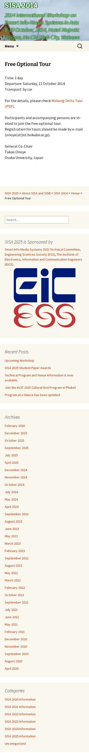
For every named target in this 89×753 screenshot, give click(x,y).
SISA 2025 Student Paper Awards (28, 368)
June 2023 (12, 529)
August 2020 (13, 661)
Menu (9, 46)
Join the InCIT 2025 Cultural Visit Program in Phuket (40, 387)
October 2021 (14, 595)
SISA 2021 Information (20, 707)
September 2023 (16, 514)
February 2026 (15, 426)
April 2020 (12, 668)
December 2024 (16, 470)
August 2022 (13, 565)
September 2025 (16, 448)
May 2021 (11, 624)
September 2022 (16, 558)
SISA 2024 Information (20, 729)
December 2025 (16, 433)
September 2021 (16, 602)
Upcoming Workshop (19, 360)
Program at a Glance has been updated (32, 395)
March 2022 (13, 580)
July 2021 (11, 610)
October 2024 (14, 484)
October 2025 (14, 440)
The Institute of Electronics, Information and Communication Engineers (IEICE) (43, 259)
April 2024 (12, 507)
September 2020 (16, 654)
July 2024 (11, 492)
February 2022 (15, 587)
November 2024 (16, 477)
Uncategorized (15, 743)
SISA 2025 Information (20, 736)
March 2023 (13, 543)
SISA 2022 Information (20, 714)
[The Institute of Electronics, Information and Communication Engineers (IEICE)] (44, 285)
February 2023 (15, 551)
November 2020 (16, 646)
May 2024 (11, 499)
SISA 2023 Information (20, 721)
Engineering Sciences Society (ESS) (30, 254)
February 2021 (15, 632)
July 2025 (11, 455)
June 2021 (12, 617)
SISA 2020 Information (20, 699)
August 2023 (13, 521)
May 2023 (11, 536)
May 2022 (11, 573)
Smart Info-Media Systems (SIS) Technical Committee (42, 249)
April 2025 (12, 462)
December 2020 (16, 639)
